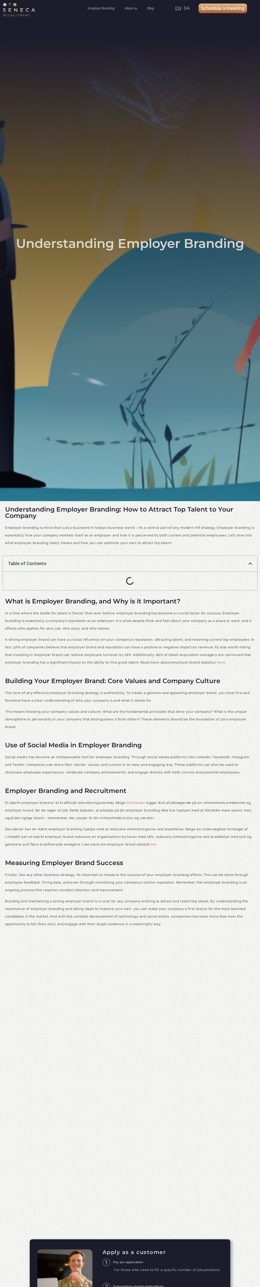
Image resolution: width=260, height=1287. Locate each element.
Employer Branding (101, 8)
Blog (150, 8)
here (221, 662)
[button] (250, 564)
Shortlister (136, 803)
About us (131, 8)
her (154, 844)
